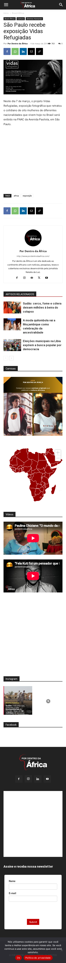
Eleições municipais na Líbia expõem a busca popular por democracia (42, 345)
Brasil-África (18, 13)
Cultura (21, 18)
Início (6, 13)
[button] (6, 4)
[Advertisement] (33, 135)
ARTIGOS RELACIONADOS (20, 294)
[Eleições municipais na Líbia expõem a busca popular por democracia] (12, 345)
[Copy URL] (39, 51)
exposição (27, 195)
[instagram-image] (18, 700)
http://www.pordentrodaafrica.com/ (33, 256)
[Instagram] (26, 278)
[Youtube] (48, 278)
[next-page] (11, 358)
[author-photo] (33, 246)
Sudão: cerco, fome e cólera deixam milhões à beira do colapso (42, 307)
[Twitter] (40, 278)
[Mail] (33, 278)
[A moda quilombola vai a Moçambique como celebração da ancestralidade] (12, 324)
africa (16, 195)
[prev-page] (6, 358)
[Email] (31, 51)
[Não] (61, 950)
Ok (18, 957)
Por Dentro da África (18, 43)
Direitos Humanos (34, 18)
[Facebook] (7, 51)
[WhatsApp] (15, 51)
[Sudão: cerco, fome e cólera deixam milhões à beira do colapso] (12, 307)
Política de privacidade (38, 957)
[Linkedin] (23, 51)
